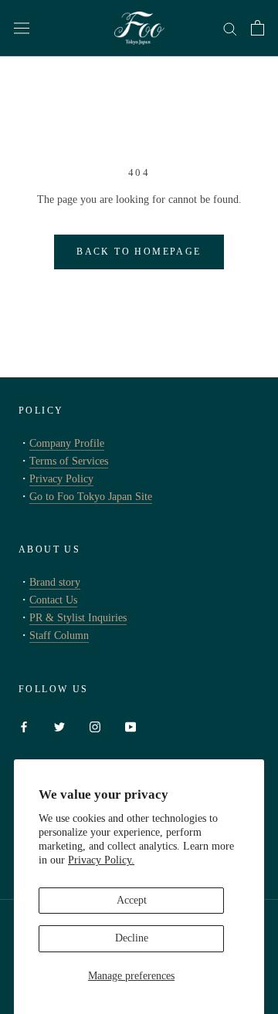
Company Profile (66, 443)
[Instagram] (95, 726)
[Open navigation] (21, 28)
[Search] (230, 28)
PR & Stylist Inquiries (78, 618)
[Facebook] (24, 726)
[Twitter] (59, 726)
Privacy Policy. (101, 860)
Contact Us (53, 600)
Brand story (54, 582)
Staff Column (59, 635)
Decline (131, 938)
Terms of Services (68, 461)
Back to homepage (138, 251)
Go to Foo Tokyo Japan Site (90, 496)
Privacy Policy (61, 479)
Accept (132, 900)
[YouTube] (130, 726)
